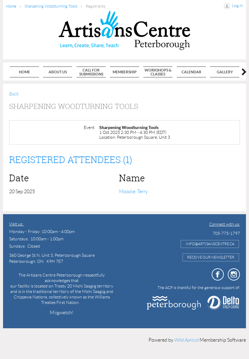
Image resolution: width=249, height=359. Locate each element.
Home (11, 6)
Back (14, 94)
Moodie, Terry (133, 191)
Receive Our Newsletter (210, 257)
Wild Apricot (186, 340)
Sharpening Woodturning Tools (51, 6)
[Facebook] (218, 274)
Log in (237, 5)
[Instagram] (234, 274)
